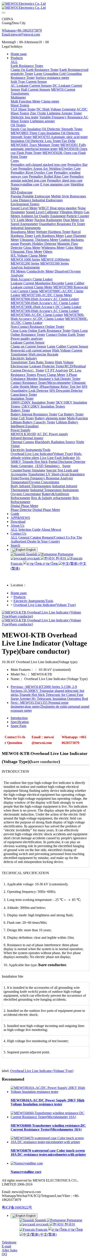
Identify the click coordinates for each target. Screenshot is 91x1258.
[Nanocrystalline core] (27, 1163)
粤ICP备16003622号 (17, 1207)
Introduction (19, 718)
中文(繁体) (48, 1234)
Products (19, 597)
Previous (49, 692)
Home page (19, 54)
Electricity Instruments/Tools (33, 601)
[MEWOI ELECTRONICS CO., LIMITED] (45, 6)
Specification (20, 722)
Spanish (31, 554)
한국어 (61, 558)
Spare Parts (18, 726)
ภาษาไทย (50, 563)
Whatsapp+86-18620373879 (22, 30)
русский (34, 558)
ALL (14, 62)
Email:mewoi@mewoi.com (21, 34)
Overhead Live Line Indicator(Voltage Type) (44, 605)
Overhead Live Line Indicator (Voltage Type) (41, 1071)
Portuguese (65, 554)
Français (41, 1229)
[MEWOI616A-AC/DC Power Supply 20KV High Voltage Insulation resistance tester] (50, 1092)
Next (50, 706)
